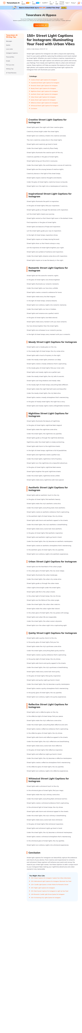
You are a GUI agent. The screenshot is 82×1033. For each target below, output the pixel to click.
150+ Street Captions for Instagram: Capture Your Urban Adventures (51, 878)
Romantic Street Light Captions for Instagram (44, 85)
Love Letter (9, 49)
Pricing (73, 3)
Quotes (8, 45)
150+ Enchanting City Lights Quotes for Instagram (46, 897)
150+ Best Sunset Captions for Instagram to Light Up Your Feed (49, 891)
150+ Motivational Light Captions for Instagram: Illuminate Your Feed (51, 881)
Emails (8, 61)
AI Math (57, 3)
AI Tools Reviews (11, 73)
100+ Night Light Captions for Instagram (43, 888)
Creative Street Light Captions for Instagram (44, 80)
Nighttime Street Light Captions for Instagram (44, 91)
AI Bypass (23, 3)
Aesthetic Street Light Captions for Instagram (44, 94)
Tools (66, 3)
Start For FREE (39, 25)
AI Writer (34, 3)
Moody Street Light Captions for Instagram (43, 88)
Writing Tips (9, 69)
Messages (9, 41)
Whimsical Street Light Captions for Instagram (44, 105)
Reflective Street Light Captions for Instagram (44, 103)
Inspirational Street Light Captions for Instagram (45, 82)
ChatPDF (44, 3)
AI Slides (51, 3)
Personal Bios (10, 57)
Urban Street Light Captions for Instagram (43, 97)
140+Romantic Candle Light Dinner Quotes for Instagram (47, 894)
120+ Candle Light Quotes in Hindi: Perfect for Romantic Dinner (49, 884)
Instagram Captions (12, 53)
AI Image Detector (61, 3)
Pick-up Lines (10, 65)
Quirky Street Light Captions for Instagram (43, 100)
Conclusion (34, 108)
